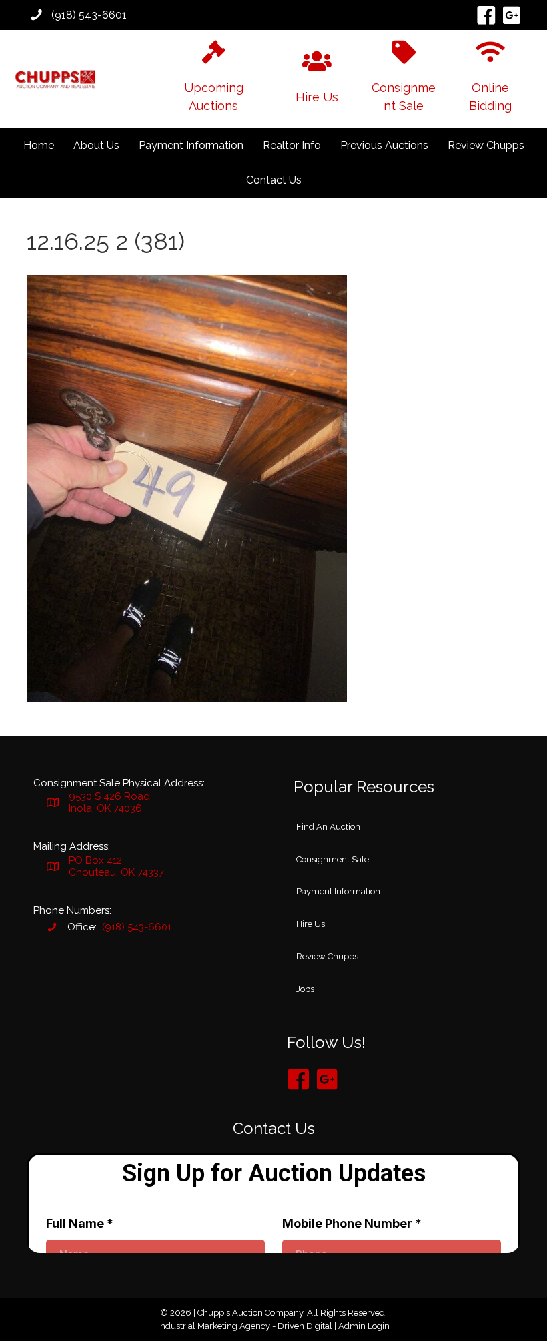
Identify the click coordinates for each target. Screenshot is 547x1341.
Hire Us (310, 924)
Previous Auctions (384, 145)
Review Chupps (486, 145)
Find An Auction (328, 827)
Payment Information (191, 145)
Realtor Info (292, 145)
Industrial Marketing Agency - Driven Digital (245, 1326)
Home (38, 145)
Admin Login (364, 1326)
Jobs (305, 989)
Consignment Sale (332, 859)
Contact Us (274, 180)
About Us (96, 145)
